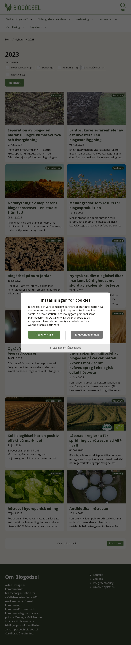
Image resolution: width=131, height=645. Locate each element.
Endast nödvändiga (87, 334)
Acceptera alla (44, 334)
